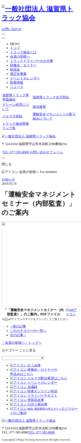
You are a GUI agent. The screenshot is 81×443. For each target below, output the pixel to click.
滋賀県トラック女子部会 (51, 97)
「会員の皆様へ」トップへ (22, 342)
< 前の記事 (18, 326)
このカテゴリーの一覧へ (28, 330)
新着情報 (16, 82)
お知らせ (8, 179)
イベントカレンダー (25, 78)
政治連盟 (39, 106)
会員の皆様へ (20, 56)
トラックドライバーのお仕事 (31, 61)
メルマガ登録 (12, 116)
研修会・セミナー (23, 65)
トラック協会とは (23, 52)
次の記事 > (18, 335)
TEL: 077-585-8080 (15, 152)
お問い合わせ (12, 29)
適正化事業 (18, 74)
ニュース (16, 87)
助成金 (15, 69)
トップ (15, 48)
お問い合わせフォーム (46, 152)
